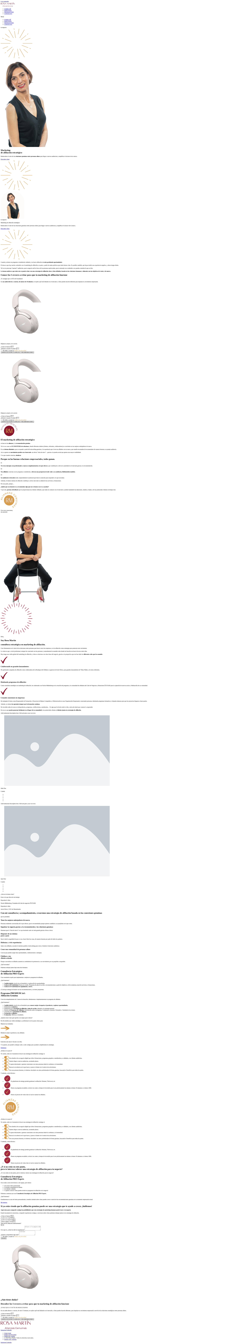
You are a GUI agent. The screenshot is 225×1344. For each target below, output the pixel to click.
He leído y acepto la (14, 350)
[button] (112, 17)
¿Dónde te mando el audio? (8, 348)
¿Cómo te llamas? (6, 347)
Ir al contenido (5, 1)
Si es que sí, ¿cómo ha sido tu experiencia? (13, 1230)
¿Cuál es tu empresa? (7, 1219)
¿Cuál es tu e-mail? (6, 1218)
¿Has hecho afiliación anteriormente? (11, 1223)
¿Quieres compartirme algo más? (10, 1234)
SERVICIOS (8, 10)
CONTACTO (8, 13)
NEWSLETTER (9, 12)
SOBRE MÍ (7, 9)
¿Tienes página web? (7, 1221)
